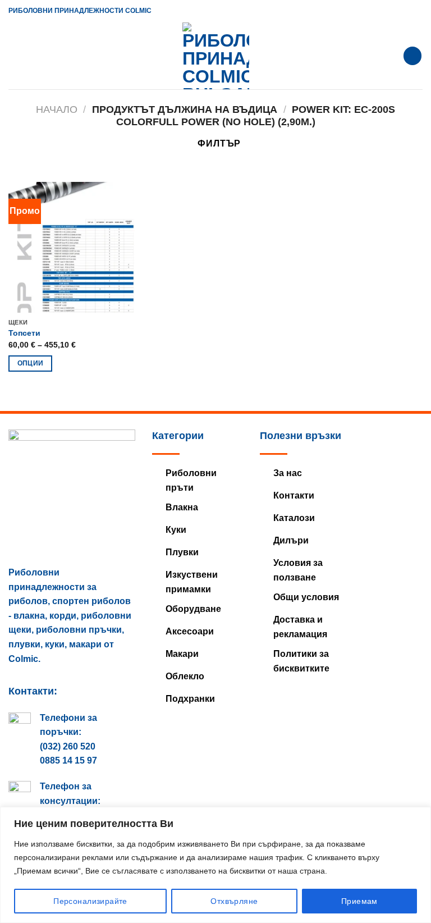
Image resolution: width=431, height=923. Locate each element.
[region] (215, 865)
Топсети (24, 332)
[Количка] (412, 56)
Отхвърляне (234, 901)
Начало (56, 109)
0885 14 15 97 (68, 760)
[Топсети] (73, 247)
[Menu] (15, 56)
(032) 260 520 (67, 746)
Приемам (359, 901)
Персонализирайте (90, 901)
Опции (30, 363)
